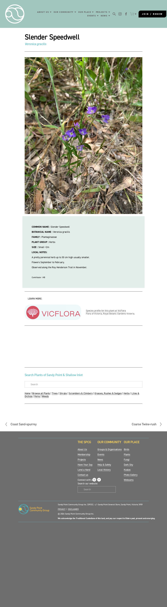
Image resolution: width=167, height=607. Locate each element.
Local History (104, 469)
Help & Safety (104, 464)
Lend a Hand (84, 469)
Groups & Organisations (109, 449)
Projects (82, 459)
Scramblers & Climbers (81, 393)
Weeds (45, 396)
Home (27, 393)
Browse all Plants (41, 393)
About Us (82, 449)
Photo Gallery (131, 474)
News (100, 459)
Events (100, 454)
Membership (84, 454)
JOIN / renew (152, 14)
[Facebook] (126, 14)
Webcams (129, 480)
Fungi (127, 459)
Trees (55, 393)
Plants (127, 454)
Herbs (127, 393)
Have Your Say (85, 464)
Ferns (37, 396)
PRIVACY (61, 509)
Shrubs (63, 393)
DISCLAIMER (73, 509)
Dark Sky (128, 464)
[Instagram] (120, 14)
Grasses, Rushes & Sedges (108, 393)
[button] (39, 346)
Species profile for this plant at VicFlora (106, 310)
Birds (126, 449)
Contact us (83, 474)
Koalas (127, 469)
